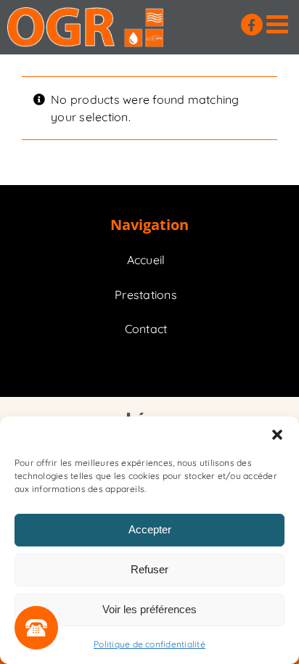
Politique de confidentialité (149, 644)
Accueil (146, 260)
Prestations (146, 294)
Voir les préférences (149, 609)
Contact (146, 328)
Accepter (149, 529)
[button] (277, 434)
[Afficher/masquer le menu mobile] (279, 23)
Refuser (149, 569)
